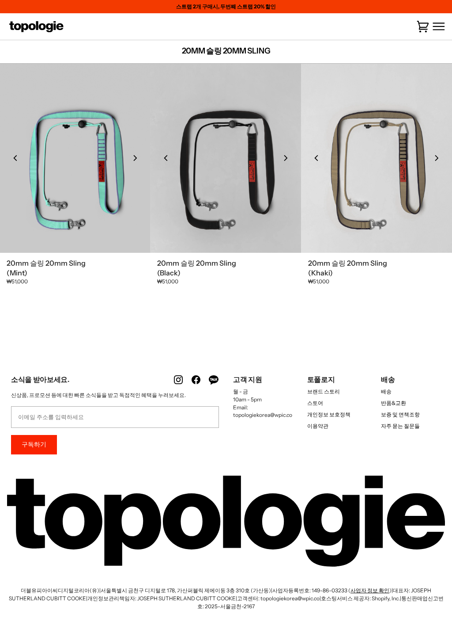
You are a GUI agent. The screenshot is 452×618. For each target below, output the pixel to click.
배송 (386, 391)
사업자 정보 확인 (369, 590)
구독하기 (34, 444)
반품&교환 (393, 403)
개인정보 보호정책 (328, 414)
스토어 (315, 403)
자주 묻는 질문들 (400, 426)
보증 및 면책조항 (400, 414)
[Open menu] (437, 26)
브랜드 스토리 (323, 391)
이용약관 (317, 426)
